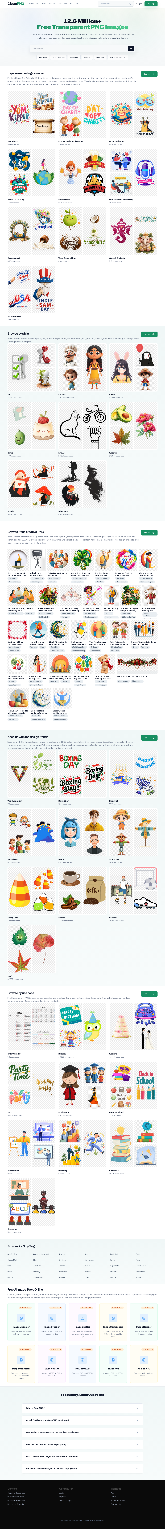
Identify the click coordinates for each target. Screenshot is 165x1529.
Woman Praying (147, 582)
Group (135, 647)
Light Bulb (114, 1266)
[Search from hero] (131, 48)
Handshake (95, 651)
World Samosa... (15, 613)
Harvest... (13, 719)
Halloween (33, 4)
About (113, 1493)
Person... (12, 578)
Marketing (62, 1171)
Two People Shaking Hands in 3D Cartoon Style (98, 644)
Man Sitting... (14, 582)
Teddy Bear (101, 685)
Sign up (151, 4)
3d (8, 394)
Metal (10, 1271)
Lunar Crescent (57, 651)
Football (74, 4)
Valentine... (101, 681)
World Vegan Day (14, 801)
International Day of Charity (70, 141)
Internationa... (60, 716)
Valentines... (14, 647)
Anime (112, 394)
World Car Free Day (15, 200)
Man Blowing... (102, 578)
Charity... (54, 681)
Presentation (13, 1171)
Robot (10, 1277)
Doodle (10, 511)
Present (113, 1271)
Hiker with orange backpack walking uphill (37, 644)
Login (61, 1493)
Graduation (63, 1112)
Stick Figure (37, 582)
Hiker (42, 647)
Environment (90, 1260)
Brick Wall (114, 1254)
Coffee (61, 918)
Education (113, 1171)
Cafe (138, 1254)
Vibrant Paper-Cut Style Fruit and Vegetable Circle (82, 678)
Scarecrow (114, 859)
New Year (63, 1271)
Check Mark (12, 1260)
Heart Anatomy (78, 651)
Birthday (62, 1054)
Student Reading (108, 618)
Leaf (9, 976)
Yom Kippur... (54, 578)
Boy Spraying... (91, 617)
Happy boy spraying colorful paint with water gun (92, 611)
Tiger (87, 1277)
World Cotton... (147, 614)
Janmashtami (13, 258)
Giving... (94, 647)
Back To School (58, 57)
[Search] (130, 4)
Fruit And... (80, 685)
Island (87, 1266)
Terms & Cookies (118, 1500)
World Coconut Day (67, 258)
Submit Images (65, 1500)
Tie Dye (62, 1277)
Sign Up (62, 1497)
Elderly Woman (60, 719)
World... (108, 613)
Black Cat (100, 57)
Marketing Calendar (15, 1504)
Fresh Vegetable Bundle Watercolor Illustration (15, 678)
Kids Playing (13, 859)
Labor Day (74, 57)
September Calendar (118, 57)
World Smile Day (116, 141)
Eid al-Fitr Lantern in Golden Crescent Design (58, 644)
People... (65, 681)
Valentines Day (68, 613)
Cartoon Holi (90, 613)
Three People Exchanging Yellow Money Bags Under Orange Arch (60, 678)
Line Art (61, 453)
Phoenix (88, 1271)
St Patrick (126, 613)
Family (112, 1260)
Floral (138, 1260)
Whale (138, 1277)
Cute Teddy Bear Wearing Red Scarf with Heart (103, 678)
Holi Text (120, 578)
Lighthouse (141, 1266)
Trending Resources (16, 1493)
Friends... (29, 613)
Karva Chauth (146, 578)
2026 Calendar (13, 1054)
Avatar (61, 859)
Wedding (113, 1054)
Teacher (63, 4)
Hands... (65, 617)
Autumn (62, 1254)
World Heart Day (78, 647)
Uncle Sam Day (14, 316)
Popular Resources (15, 1497)
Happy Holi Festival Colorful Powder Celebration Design (124, 575)
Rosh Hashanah (15, 716)
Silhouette (63, 511)
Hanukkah (113, 801)
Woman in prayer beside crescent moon (146, 575)
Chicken (62, 1260)
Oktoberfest (64, 200)
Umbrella (114, 1277)
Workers (144, 647)
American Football (41, 1254)
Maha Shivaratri (45, 613)
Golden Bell (43, 617)
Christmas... (123, 681)
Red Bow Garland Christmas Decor (132, 676)
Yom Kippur (12, 141)
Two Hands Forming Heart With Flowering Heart (69, 611)
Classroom (12, 1229)
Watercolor (114, 453)
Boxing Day (63, 801)
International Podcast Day (121, 200)
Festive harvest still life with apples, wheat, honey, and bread (17, 713)
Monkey (36, 1271)
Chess (36, 1260)
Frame (10, 1266)
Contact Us (116, 1504)
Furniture (37, 1266)
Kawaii (10, 453)
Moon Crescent (38, 719)
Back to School (48, 4)
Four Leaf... (77, 582)
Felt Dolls (115, 651)
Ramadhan (140, 1271)
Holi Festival (121, 582)
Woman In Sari (35, 685)
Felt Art (52, 582)
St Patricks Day (79, 578)
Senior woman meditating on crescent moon (59, 713)
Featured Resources (16, 1500)
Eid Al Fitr (54, 647)
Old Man (100, 582)
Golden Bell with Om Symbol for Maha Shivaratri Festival (46, 611)
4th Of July (12, 1254)
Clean (15, 3)
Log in (139, 4)
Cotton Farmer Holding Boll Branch (148, 611)
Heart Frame (14, 651)
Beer (87, 1254)
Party (9, 1112)
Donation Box (37, 578)
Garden (62, 1266)
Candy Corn (12, 918)
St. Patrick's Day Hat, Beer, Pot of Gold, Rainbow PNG (129, 611)
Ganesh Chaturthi (117, 258)
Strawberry (38, 1277)
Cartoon (62, 394)
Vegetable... (14, 685)
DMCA (113, 1497)
